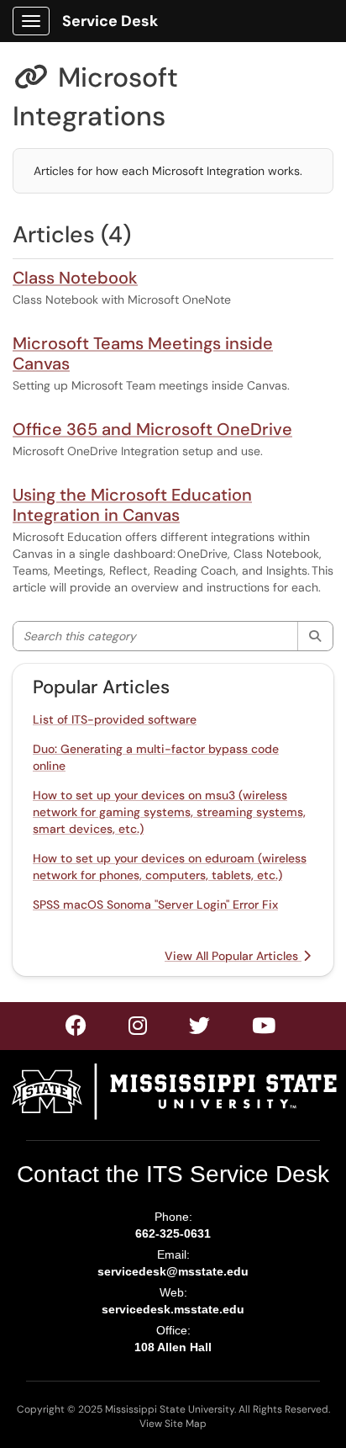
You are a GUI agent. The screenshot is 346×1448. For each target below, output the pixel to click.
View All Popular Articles (233, 955)
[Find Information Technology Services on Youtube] (264, 1029)
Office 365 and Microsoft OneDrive (152, 429)
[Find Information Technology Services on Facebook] (77, 1029)
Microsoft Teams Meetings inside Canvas (143, 353)
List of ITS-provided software (115, 719)
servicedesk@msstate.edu (173, 1271)
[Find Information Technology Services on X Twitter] (138, 1029)
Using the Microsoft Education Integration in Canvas (132, 505)
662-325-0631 (173, 1233)
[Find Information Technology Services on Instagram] (200, 1029)
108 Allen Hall (173, 1347)
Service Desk (110, 21)
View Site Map (173, 1423)
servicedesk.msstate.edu (173, 1309)
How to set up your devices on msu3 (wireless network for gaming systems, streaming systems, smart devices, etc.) (169, 812)
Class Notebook (75, 278)
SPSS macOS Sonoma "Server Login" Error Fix (155, 904)
